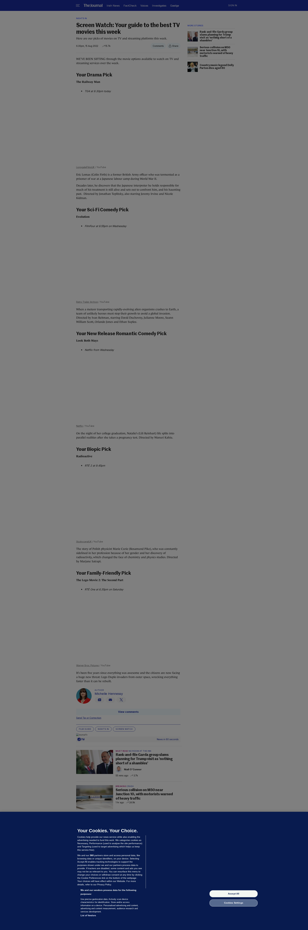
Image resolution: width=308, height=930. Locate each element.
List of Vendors (88, 915)
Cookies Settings (233, 903)
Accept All (233, 893)
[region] (154, 871)
